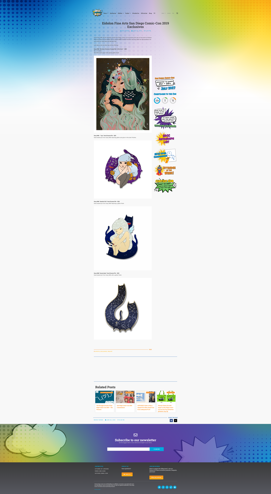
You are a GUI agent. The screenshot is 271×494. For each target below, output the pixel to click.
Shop (150, 13)
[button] (177, 13)
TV (154, 13)
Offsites (120, 13)
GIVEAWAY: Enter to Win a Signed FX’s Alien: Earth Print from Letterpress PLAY (145, 407)
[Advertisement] (135, 4)
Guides (127, 13)
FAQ (173, 13)
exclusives (103, 351)
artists (97, 351)
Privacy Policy (97, 489)
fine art (110, 351)
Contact (169, 13)
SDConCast (144, 13)
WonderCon (135, 13)
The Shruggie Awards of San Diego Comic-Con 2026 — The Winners (104, 407)
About (163, 13)
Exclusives (113, 13)
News (105, 13)
